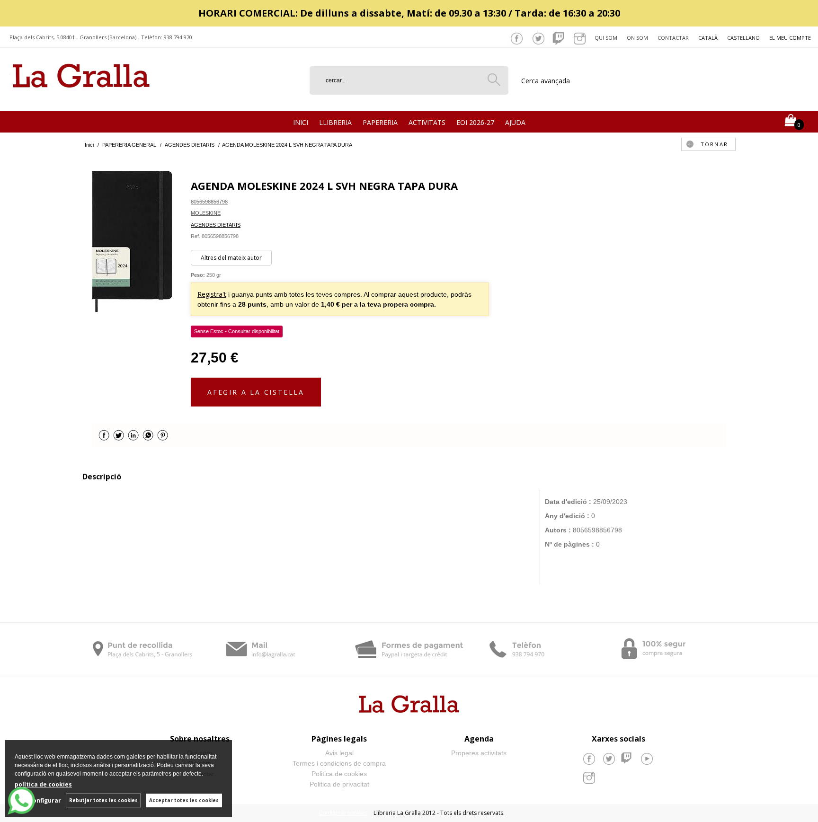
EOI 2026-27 (475, 122)
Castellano (743, 37)
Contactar (673, 37)
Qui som (606, 37)
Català (708, 37)
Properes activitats (479, 753)
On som (637, 37)
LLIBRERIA (335, 122)
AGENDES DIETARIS (215, 225)
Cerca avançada (545, 80)
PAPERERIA (380, 122)
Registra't (211, 294)
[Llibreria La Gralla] (81, 99)
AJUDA (515, 122)
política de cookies (43, 784)
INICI (300, 122)
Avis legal (339, 753)
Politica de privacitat (339, 784)
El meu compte (790, 37)
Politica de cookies (339, 774)
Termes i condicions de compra (339, 763)
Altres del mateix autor (231, 258)
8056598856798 (209, 201)
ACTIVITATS (427, 122)
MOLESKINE (206, 213)
